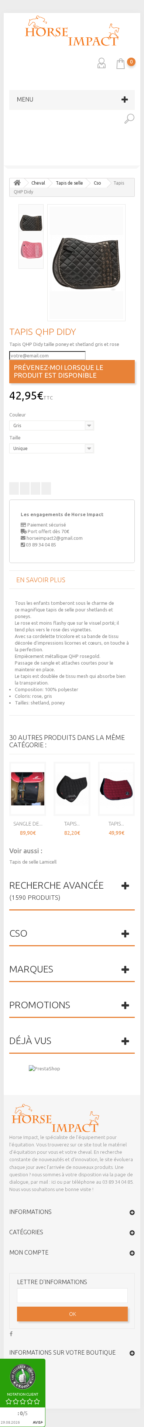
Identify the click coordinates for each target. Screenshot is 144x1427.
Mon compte (28, 1252)
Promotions (39, 1004)
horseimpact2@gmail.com (55, 538)
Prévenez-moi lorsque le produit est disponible (58, 371)
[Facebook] (11, 1333)
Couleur (18, 414)
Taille (15, 437)
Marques (31, 969)
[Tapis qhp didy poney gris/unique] (86, 262)
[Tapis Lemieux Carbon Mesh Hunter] (72, 789)
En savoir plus (40, 579)
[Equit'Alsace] (72, 30)
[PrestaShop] (44, 1068)
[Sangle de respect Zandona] (27, 789)
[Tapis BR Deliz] (137, 160)
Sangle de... (27, 824)
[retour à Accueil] (17, 183)
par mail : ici (43, 1181)
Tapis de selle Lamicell (32, 861)
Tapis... (72, 824)
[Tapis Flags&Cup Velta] (116, 789)
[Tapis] (7, 160)
